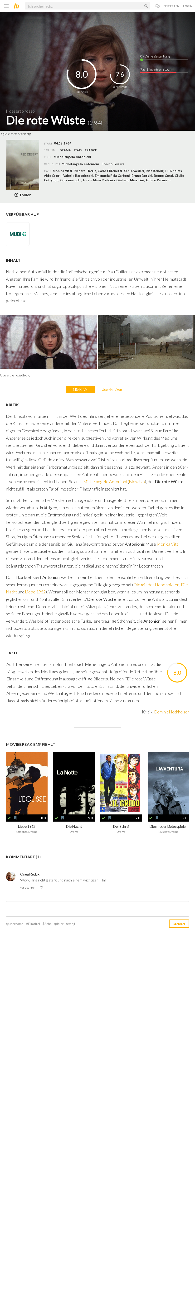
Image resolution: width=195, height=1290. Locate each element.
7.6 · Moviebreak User (156, 69)
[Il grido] (121, 783)
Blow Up (137, 481)
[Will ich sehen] (15, 818)
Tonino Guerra (113, 164)
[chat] (157, 6)
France (91, 150)
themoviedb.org (21, 134)
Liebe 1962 (35, 591)
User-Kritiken (112, 389)
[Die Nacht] (74, 783)
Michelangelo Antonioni (80, 164)
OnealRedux (29, 874)
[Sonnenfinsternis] (27, 783)
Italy (78, 150)
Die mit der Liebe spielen (156, 584)
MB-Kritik (80, 389)
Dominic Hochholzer (171, 711)
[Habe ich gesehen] (9, 818)
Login (188, 6)
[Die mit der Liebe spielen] (168, 783)
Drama (65, 150)
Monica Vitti (168, 544)
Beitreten (172, 6)
